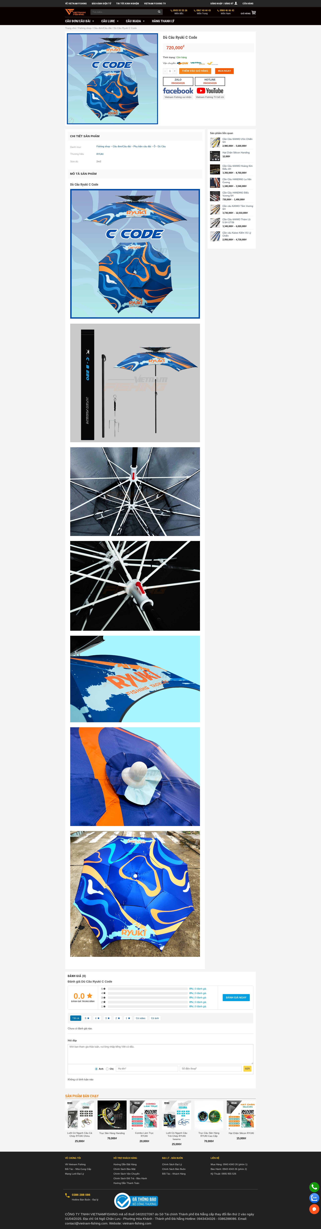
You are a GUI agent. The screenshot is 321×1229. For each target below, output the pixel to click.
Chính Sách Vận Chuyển (127, 1173)
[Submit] (159, 12)
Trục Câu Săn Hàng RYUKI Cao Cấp (208, 1134)
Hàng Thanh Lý (163, 21)
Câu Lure (108, 21)
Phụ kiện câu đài (142, 146)
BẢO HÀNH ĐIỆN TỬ (101, 3)
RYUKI (99, 154)
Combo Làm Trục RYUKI (144, 1134)
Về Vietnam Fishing (76, 3)
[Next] (255, 1126)
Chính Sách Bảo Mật (124, 1169)
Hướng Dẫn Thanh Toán (126, 1183)
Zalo (178, 81)
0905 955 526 (229, 1173)
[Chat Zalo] (314, 1198)
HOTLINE (210, 81)
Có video (140, 1018)
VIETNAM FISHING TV (155, 3)
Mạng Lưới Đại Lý (74, 1173)
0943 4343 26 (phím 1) (235, 1164)
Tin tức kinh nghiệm (127, 3)
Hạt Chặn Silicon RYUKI (241, 1133)
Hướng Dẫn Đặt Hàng (125, 1164)
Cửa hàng (248, 3)
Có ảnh (155, 1018)
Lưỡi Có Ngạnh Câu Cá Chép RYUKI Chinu (79, 1134)
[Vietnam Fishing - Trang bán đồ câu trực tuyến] (75, 12)
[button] (224, 3)
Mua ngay (224, 71)
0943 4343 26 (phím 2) (235, 1169)
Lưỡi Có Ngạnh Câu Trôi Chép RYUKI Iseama (176, 1136)
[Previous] (65, 1126)
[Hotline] (314, 1187)
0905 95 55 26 (179, 12)
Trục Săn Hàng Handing (112, 1133)
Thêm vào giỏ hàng (195, 71)
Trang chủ (70, 28)
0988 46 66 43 (226, 12)
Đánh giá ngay (236, 997)
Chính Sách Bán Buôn (174, 1169)
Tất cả (75, 1018)
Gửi (247, 1068)
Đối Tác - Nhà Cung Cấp (78, 1169)
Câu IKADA (133, 21)
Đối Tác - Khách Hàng (174, 1173)
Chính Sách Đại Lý (172, 1164)
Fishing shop (84, 28)
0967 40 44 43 (203, 12)
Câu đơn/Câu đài (77, 21)
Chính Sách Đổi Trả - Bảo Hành (130, 1178)
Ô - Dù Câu (160, 146)
